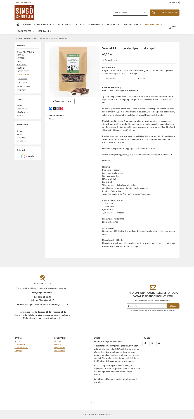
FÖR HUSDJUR (152, 24)
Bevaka (141, 79)
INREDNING (94, 24)
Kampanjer (44, 31)
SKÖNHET (112, 24)
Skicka (173, 306)
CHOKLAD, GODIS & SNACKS (37, 24)
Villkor (19, 105)
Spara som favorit (62, 101)
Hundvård (22, 82)
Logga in (19, 115)
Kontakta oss (21, 109)
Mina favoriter (22, 112)
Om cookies (21, 141)
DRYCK (78, 24)
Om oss (19, 131)
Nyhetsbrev (21, 137)
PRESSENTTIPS (131, 24)
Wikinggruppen (105, 414)
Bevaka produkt (109, 67)
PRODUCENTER (23, 31)
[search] (144, 13)
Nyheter (19, 134)
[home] (18, 24)
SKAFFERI (63, 24)
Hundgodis (22, 78)
